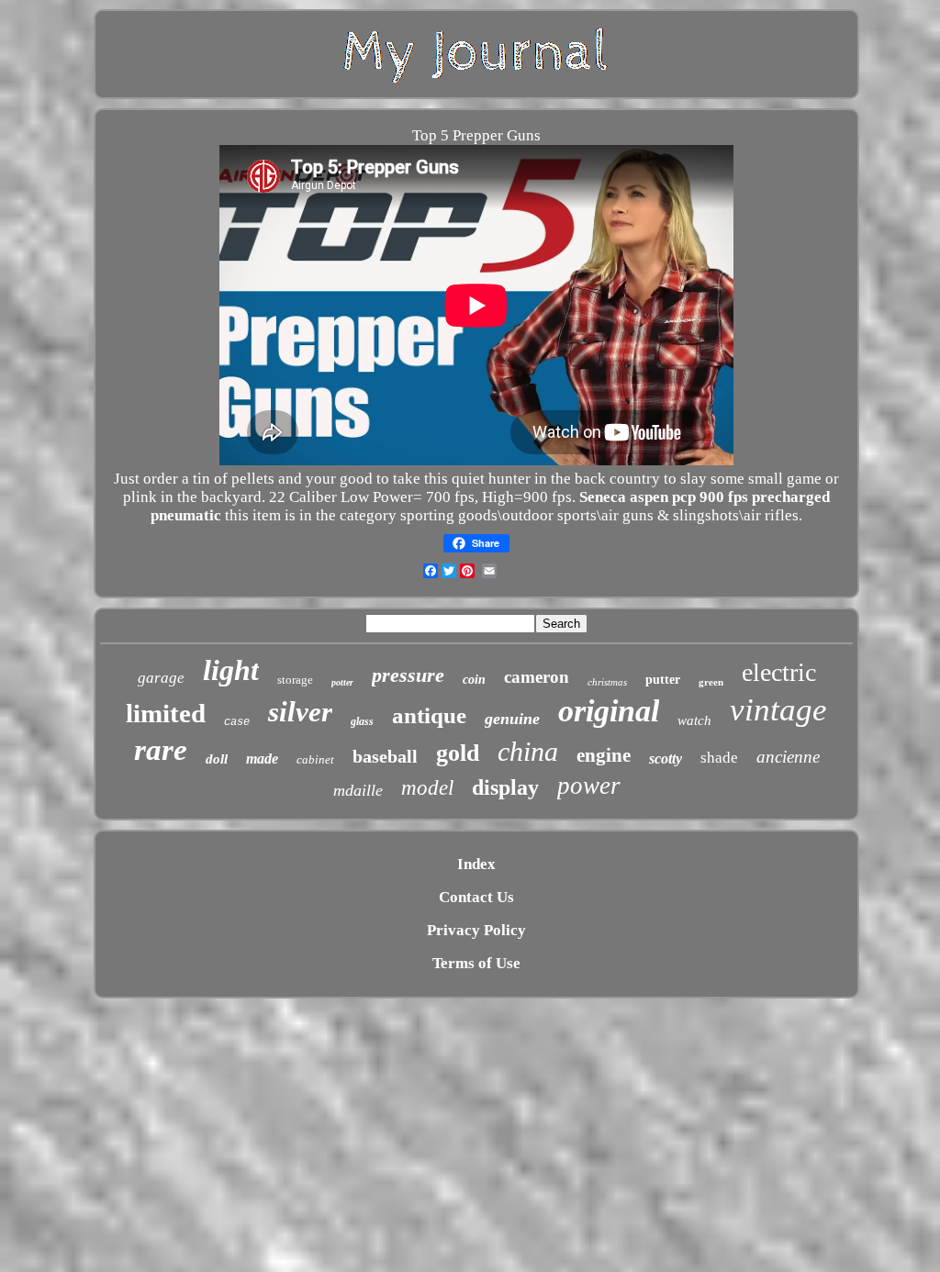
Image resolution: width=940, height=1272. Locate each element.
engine (603, 755)
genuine (512, 718)
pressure (408, 675)
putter (662, 679)
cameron (536, 676)
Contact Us (476, 897)
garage (161, 677)
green (711, 681)
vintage (778, 710)
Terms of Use (476, 963)
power (589, 785)
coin (474, 679)
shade (719, 757)
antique (429, 715)
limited (166, 713)
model (427, 787)
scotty (665, 758)
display (505, 787)
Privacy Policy (476, 930)
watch (694, 720)
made (262, 758)
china (528, 751)
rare (160, 749)
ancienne (788, 756)
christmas (607, 681)
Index (476, 864)
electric (779, 672)
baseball (385, 756)
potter (342, 682)
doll (217, 759)
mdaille (358, 790)
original (608, 711)
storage (295, 679)
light (231, 669)
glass (362, 721)
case (237, 722)
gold (457, 753)
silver (300, 712)
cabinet (315, 759)
